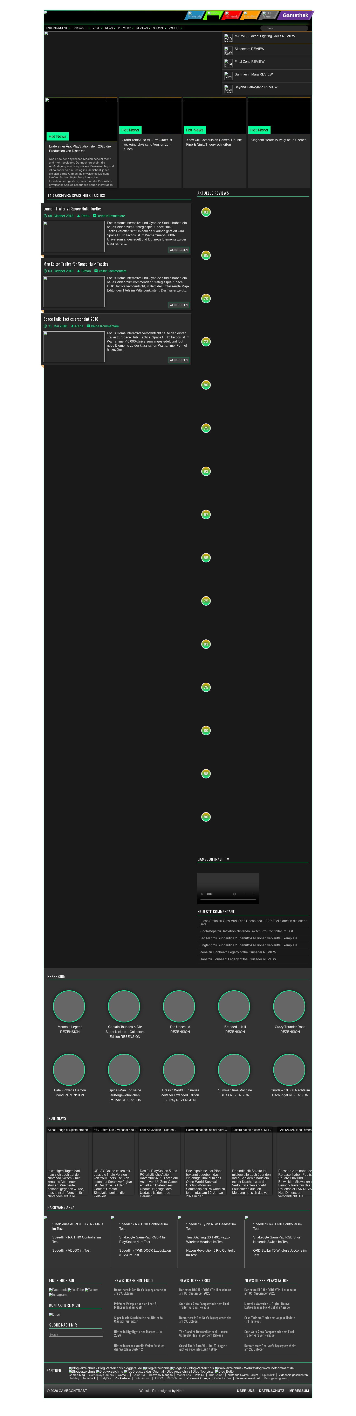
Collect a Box (222, 1378)
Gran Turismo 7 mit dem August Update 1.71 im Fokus (269, 1319)
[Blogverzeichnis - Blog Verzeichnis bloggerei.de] (105, 1368)
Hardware (80, 28)
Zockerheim (123, 1378)
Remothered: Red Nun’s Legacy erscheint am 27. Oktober (140, 1291)
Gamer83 (138, 1375)
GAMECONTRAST (73, 1391)
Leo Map (206, 938)
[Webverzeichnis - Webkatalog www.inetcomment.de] (254, 1368)
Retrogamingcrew (275, 1378)
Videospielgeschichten (293, 1375)
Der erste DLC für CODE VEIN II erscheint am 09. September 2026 (205, 1291)
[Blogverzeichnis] (156, 1368)
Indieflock (89, 1378)
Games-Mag (77, 1375)
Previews (124, 28)
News (109, 28)
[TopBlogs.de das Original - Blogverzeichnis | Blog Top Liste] (168, 1371)
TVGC (159, 1378)
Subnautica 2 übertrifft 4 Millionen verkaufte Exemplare (257, 938)
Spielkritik (268, 1375)
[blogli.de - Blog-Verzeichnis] (192, 1368)
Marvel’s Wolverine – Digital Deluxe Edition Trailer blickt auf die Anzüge (267, 1305)
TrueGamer (216, 1375)
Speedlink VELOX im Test (71, 1250)
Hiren (180, 1391)
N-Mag (74, 1378)
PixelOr (199, 1375)
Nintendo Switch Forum (243, 1375)
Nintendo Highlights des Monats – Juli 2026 (138, 1333)
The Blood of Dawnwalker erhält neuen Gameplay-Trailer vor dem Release (203, 1333)
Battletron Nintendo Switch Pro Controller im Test (257, 931)
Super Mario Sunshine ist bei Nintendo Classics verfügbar (138, 1319)
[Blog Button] (225, 1371)
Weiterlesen (179, 250)
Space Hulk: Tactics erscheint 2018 (70, 319)
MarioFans (184, 1375)
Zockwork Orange (198, 1378)
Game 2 (123, 1375)
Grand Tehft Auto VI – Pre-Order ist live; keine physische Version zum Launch (147, 144)
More (96, 28)
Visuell (174, 28)
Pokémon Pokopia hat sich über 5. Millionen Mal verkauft (135, 1305)
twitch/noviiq (143, 1378)
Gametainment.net (247, 1378)
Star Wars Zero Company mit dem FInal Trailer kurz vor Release (204, 1305)
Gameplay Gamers (101, 1375)
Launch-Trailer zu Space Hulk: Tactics (72, 209)
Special (158, 28)
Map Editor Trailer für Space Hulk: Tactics (75, 264)
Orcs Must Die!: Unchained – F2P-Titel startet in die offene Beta (253, 922)
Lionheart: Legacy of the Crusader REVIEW (244, 952)
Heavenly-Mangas (161, 1375)
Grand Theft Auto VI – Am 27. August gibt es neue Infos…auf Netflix (203, 1347)
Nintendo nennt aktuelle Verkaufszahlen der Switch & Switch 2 (139, 1347)
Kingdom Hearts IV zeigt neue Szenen (279, 140)
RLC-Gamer (175, 1378)
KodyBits (105, 1378)
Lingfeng (206, 945)
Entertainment (56, 28)
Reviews (142, 28)
